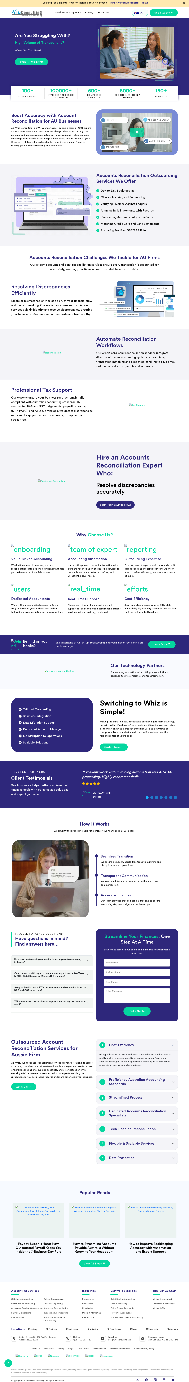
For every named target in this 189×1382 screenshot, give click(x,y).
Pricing (89, 12)
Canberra (173, 1329)
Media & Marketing (91, 1313)
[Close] (184, 3)
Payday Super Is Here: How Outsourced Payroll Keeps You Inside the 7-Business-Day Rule (38, 1247)
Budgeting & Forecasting (56, 1313)
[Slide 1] (147, 797)
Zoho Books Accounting (122, 1308)
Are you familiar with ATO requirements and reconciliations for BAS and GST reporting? (50, 988)
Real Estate (88, 1317)
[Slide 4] (161, 797)
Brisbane (52, 1329)
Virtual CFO (159, 1308)
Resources (104, 12)
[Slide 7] (175, 797)
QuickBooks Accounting (122, 1299)
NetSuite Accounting (121, 1313)
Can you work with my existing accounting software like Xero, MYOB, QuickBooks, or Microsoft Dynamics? (49, 974)
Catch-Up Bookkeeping (23, 1304)
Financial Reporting (53, 1304)
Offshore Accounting (22, 1299)
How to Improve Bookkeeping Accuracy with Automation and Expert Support (150, 1247)
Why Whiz (75, 12)
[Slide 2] (151, 797)
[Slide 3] (156, 797)
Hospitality (87, 1308)
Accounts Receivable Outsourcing (54, 1319)
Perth (134, 1329)
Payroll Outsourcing (21, 1313)
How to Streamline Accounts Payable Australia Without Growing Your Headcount (94, 1247)
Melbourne (73, 1329)
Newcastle (153, 1329)
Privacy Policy (99, 1349)
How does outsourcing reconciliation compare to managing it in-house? (48, 960)
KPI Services (17, 1317)
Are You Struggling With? (42, 35)
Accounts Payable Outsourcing (27, 1308)
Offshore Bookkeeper (164, 1304)
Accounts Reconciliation (56, 1308)
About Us (35, 1349)
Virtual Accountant (162, 1299)
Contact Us (83, 1349)
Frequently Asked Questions (39, 934)
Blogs (71, 1349)
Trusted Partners (28, 771)
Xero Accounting (119, 1304)
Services (60, 12)
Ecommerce (88, 1299)
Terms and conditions (120, 1349)
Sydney (33, 1329)
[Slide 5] (165, 797)
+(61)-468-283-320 (82, 1340)
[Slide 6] (170, 797)
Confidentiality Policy (144, 1349)
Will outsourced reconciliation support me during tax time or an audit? (50, 1002)
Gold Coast (115, 1329)
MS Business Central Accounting (126, 1317)
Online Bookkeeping (54, 1299)
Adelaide (93, 1329)
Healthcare (87, 1304)
